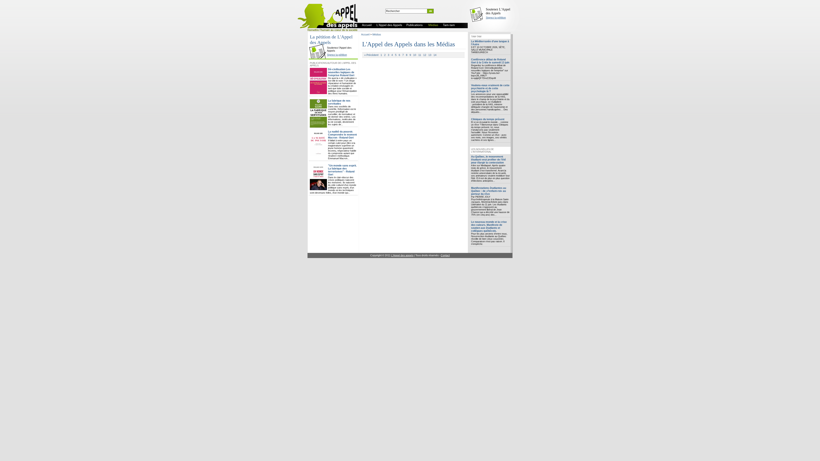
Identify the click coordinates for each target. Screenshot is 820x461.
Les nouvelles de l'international (482, 150)
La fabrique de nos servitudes (339, 102)
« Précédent (371, 55)
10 (414, 55)
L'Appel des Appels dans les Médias (408, 44)
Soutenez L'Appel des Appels (498, 11)
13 (429, 55)
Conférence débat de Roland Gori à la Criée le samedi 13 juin (490, 61)
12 (424, 55)
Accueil (365, 34)
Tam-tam (476, 36)
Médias (376, 34)
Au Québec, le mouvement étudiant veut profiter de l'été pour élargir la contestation (488, 159)
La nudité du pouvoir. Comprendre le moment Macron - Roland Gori (342, 134)
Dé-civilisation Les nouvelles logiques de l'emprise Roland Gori (341, 72)
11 (419, 55)
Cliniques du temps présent (487, 119)
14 (434, 55)
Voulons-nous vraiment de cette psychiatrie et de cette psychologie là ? (490, 88)
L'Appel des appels (402, 255)
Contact (445, 255)
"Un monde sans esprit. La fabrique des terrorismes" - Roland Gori (342, 170)
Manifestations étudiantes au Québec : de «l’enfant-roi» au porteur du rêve (488, 191)
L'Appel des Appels (319, 44)
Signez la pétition (496, 17)
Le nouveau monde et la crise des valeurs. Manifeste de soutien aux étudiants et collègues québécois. (489, 226)
